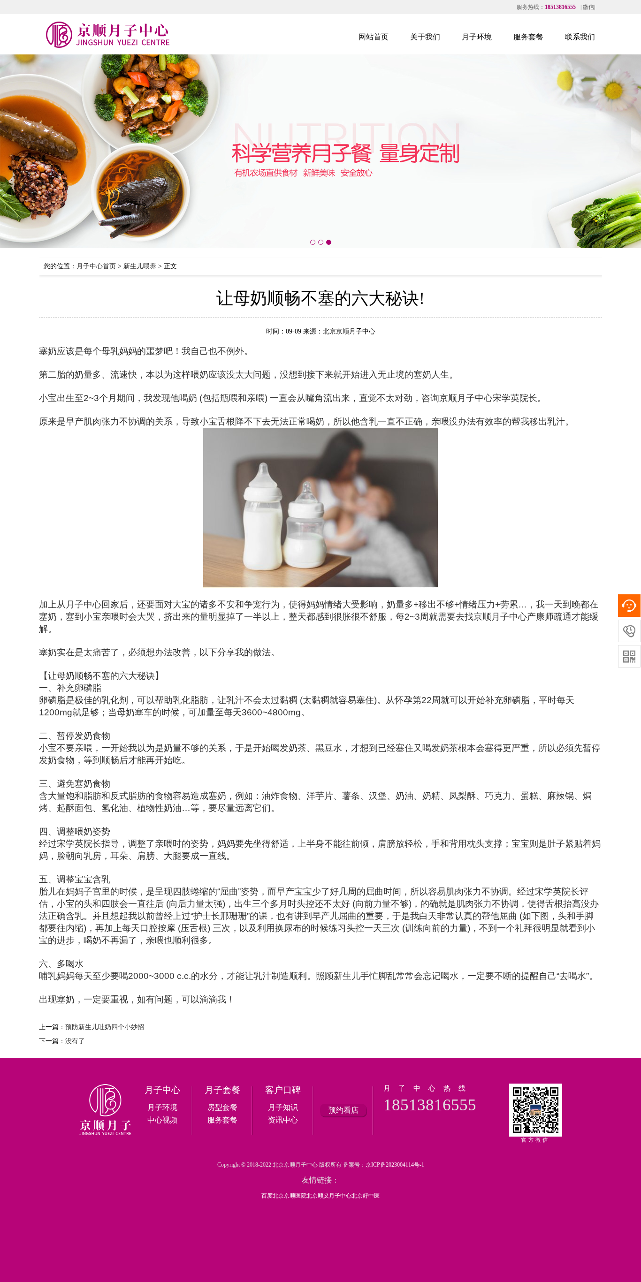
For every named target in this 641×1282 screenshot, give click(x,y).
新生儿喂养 (139, 266)
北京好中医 (365, 1195)
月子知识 (283, 1107)
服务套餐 (222, 1120)
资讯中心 (283, 1120)
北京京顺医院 (289, 1195)
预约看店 (343, 1110)
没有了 (75, 1041)
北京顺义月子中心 (328, 1195)
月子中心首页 (96, 266)
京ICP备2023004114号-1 (395, 1164)
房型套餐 (222, 1107)
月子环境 (162, 1107)
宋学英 (506, 398)
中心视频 (162, 1120)
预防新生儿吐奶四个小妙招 (104, 1027)
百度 (267, 1195)
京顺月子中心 (466, 398)
